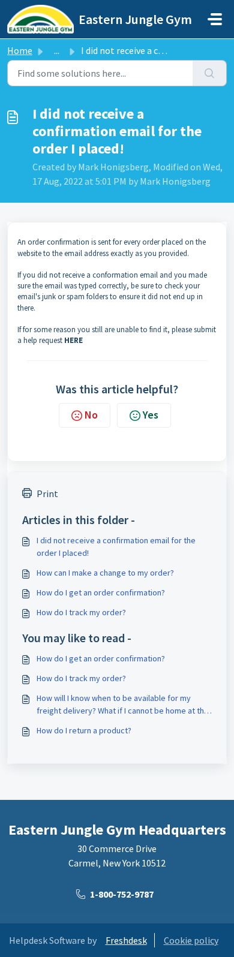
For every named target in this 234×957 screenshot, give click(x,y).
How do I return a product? (84, 730)
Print (47, 493)
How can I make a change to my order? (105, 572)
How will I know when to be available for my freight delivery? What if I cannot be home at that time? (124, 705)
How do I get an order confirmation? (101, 592)
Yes (150, 415)
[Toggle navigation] (215, 19)
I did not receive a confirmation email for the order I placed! (116, 546)
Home (19, 50)
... (56, 50)
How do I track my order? (81, 612)
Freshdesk (126, 940)
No (91, 415)
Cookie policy (191, 940)
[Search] (210, 73)
